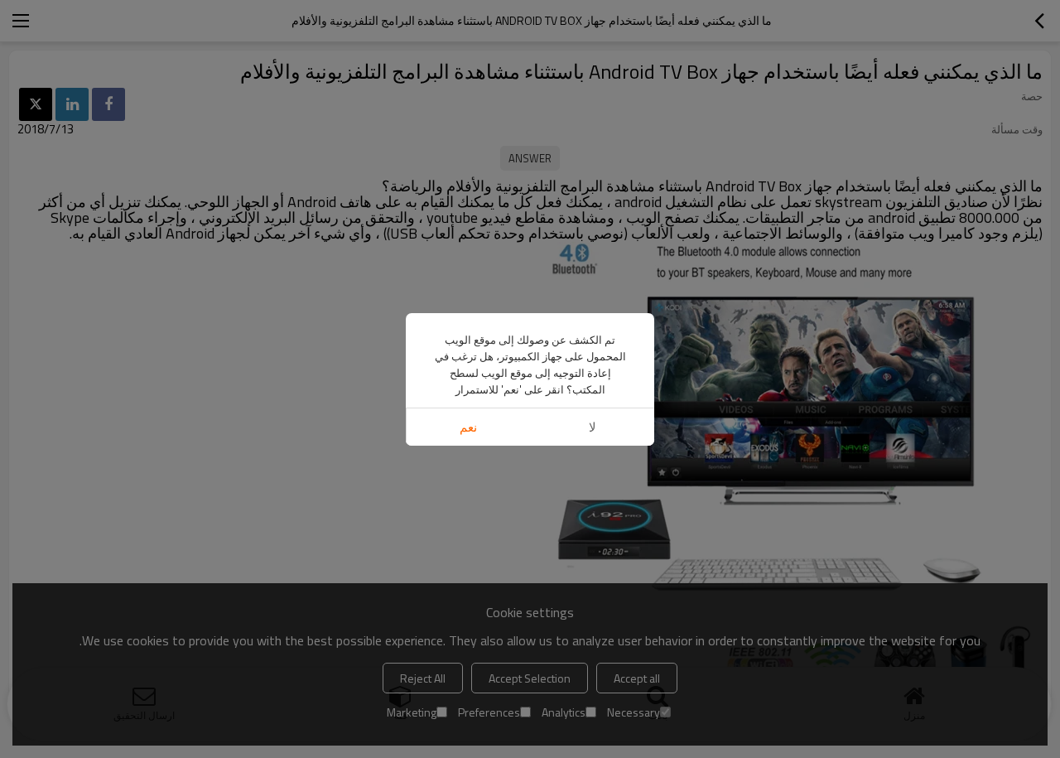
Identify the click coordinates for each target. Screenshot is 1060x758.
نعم (468, 427)
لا (592, 427)
